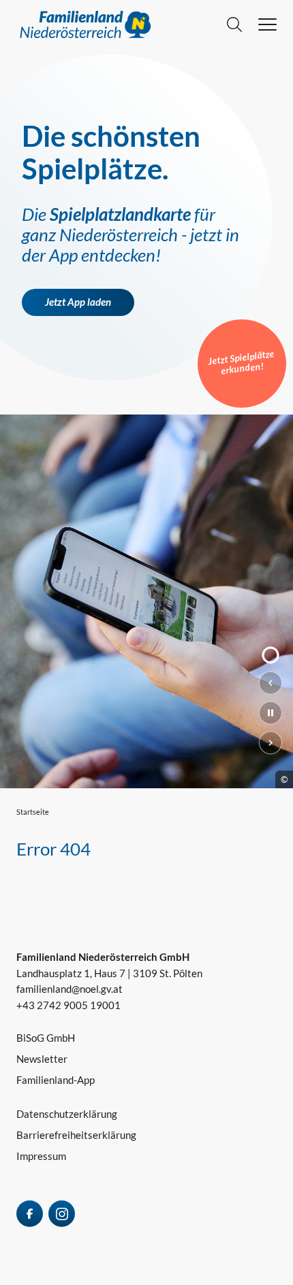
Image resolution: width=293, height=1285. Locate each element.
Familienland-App (55, 1080)
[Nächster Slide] (270, 742)
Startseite (32, 812)
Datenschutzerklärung (66, 1114)
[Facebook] (29, 1214)
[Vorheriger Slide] (270, 682)
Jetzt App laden (78, 302)
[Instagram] (61, 1214)
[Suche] (234, 24)
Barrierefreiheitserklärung (76, 1135)
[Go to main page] (121, 24)
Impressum (41, 1156)
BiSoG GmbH (45, 1038)
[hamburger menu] (267, 24)
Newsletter (41, 1059)
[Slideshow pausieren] (270, 712)
